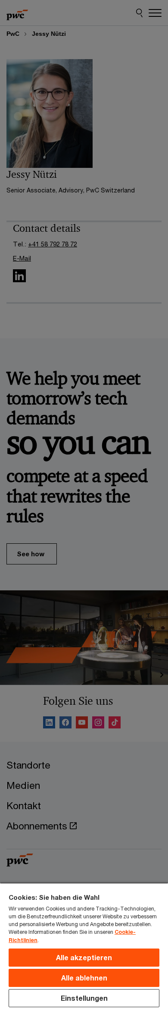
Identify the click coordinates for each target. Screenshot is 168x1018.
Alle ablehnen (84, 978)
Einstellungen (84, 998)
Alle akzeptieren (84, 957)
